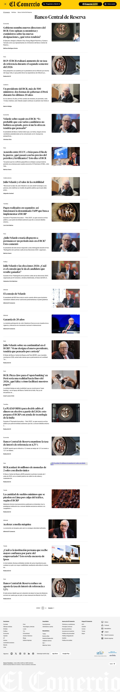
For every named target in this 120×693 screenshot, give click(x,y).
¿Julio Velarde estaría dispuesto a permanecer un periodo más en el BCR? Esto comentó (24, 241)
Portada (5, 624)
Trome (83, 631)
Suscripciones (46, 624)
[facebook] (12, 654)
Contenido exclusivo (8, 642)
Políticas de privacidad (68, 633)
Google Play (66, 653)
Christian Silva (7, 139)
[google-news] (33, 654)
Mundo (5, 645)
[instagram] (20, 654)
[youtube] (24, 654)
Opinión (5, 635)
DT (4, 638)
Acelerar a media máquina (17, 524)
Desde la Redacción (48, 638)
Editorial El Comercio (9, 303)
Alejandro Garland (8, 193)
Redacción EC (7, 76)
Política (5, 261)
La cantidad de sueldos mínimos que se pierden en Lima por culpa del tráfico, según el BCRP (24, 497)
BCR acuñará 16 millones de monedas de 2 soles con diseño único (24, 468)
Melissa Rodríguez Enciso (10, 48)
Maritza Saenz (7, 169)
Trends (5, 490)
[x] (16, 654)
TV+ (24, 631)
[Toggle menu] (5, 4)
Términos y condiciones (68, 624)
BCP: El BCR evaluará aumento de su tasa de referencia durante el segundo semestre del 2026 (25, 64)
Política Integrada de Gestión (67, 637)
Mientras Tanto (47, 645)
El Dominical (26, 633)
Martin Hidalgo (7, 106)
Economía (6, 23)
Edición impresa (27, 640)
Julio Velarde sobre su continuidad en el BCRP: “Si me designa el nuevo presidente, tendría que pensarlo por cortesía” (25, 348)
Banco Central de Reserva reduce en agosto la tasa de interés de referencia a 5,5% (24, 586)
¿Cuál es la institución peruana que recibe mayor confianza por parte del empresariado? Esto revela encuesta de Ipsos (25, 554)
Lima (4, 647)
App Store (55, 653)
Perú (4, 56)
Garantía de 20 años (14, 319)
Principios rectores (67, 626)
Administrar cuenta (48, 626)
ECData (5, 629)
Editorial (5, 289)
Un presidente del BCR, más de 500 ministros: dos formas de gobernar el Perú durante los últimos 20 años (25, 92)
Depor (83, 633)
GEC (83, 624)
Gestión (84, 626)
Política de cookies (67, 640)
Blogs (24, 638)
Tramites (5, 203)
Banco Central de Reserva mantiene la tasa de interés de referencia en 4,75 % (25, 443)
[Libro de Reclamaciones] (113, 654)
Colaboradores (7, 178)
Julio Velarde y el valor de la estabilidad (23, 182)
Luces (24, 629)
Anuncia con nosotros (68, 631)
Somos (5, 640)
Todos (44, 633)
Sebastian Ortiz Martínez (10, 281)
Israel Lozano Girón (8, 396)
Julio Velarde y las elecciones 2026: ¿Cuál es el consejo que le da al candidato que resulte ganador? (24, 269)
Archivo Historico (27, 635)
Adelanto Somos (47, 640)
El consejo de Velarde (14, 293)
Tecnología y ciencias (28, 626)
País (4, 463)
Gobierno (5, 84)
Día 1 (44, 643)
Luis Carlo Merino (8, 225)
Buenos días (46, 636)
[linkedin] (29, 654)
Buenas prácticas (67, 629)
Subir (111, 664)
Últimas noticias (7, 626)
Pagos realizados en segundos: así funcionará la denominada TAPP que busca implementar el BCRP (26, 211)
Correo (83, 629)
